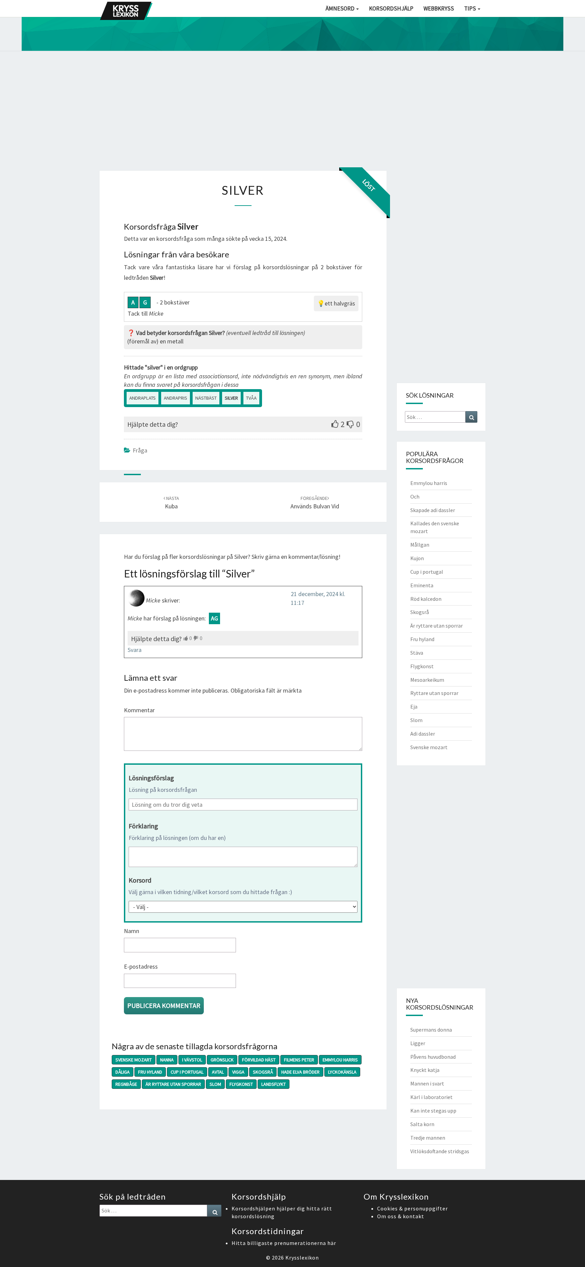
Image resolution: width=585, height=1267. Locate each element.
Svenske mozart (133, 1060)
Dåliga (122, 1072)
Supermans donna (431, 1029)
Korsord (140, 880)
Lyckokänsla (342, 1072)
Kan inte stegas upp (433, 1110)
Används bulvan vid (314, 502)
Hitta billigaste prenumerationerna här (284, 1243)
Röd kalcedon (425, 598)
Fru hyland (150, 1072)
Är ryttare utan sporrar (173, 1084)
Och (414, 496)
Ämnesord (340, 8)
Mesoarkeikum (427, 679)
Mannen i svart (427, 1083)
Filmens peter (299, 1060)
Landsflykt (273, 1084)
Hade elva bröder (300, 1072)
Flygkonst (241, 1084)
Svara (135, 650)
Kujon (417, 558)
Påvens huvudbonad (433, 1056)
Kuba (172, 502)
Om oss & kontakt (400, 1216)
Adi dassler (422, 733)
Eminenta (421, 585)
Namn (131, 931)
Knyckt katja (424, 1070)
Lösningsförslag (151, 778)
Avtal (218, 1072)
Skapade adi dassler (432, 510)
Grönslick (222, 1060)
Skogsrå (263, 1072)
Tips (470, 8)
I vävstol (192, 1060)
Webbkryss (439, 8)
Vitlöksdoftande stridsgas (439, 1151)
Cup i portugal (187, 1072)
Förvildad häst (259, 1060)
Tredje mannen (427, 1137)
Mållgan (419, 544)
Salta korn (422, 1124)
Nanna (167, 1060)
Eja (413, 706)
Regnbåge (126, 1084)
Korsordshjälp (391, 8)
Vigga (238, 1072)
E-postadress (141, 966)
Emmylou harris (340, 1060)
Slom (215, 1084)
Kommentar (139, 710)
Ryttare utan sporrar (434, 693)
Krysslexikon (302, 1257)
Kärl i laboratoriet (431, 1097)
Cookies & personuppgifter (412, 1208)
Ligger (417, 1043)
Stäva (416, 652)
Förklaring (143, 826)
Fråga (140, 450)
